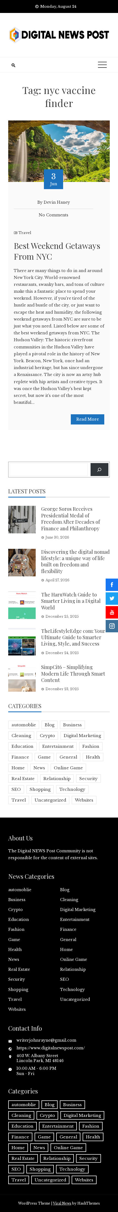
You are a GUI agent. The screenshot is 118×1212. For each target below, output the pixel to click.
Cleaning (21, 735)
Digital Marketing (82, 735)
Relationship (57, 778)
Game (44, 757)
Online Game (68, 767)
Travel (24, 232)
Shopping (40, 789)
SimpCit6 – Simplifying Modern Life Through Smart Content (73, 673)
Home (18, 767)
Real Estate (23, 778)
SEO (16, 789)
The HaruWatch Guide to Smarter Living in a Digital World (71, 601)
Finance (20, 757)
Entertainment (58, 746)
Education (22, 746)
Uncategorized (50, 800)
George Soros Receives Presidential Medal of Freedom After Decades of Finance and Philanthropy (70, 518)
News (39, 767)
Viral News (62, 1203)
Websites (84, 800)
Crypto (47, 735)
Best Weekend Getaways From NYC (57, 251)
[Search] (99, 469)
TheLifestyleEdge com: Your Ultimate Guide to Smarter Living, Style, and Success (73, 637)
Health (93, 757)
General (68, 757)
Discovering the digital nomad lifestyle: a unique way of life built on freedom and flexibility (75, 561)
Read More (87, 419)
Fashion (90, 746)
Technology (72, 789)
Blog (49, 724)
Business (72, 724)
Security (88, 778)
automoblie (24, 724)
